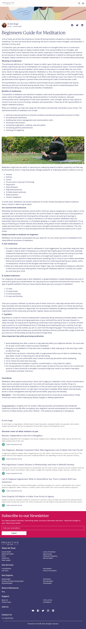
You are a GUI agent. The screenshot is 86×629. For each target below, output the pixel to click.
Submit (14, 533)
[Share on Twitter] (77, 25)
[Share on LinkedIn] (82, 25)
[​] (43, 528)
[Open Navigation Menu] (83, 3)
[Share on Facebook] (72, 25)
